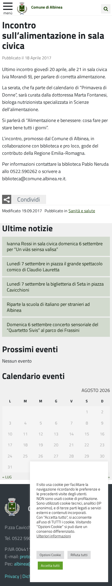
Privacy (12, 576)
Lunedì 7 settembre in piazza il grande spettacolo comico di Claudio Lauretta (55, 266)
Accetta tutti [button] (50, 565)
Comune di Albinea (47, 7)
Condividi (28, 199)
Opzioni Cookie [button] (50, 554)
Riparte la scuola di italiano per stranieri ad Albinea (48, 307)
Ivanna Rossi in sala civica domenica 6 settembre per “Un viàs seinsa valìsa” (55, 246)
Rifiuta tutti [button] (79, 554)
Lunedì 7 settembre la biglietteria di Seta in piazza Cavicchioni (55, 287)
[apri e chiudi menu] (8, 6)
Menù (7, 12)
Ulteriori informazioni (53, 535)
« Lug (7, 476)
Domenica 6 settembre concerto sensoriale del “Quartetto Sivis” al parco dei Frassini (52, 327)
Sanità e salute (82, 211)
